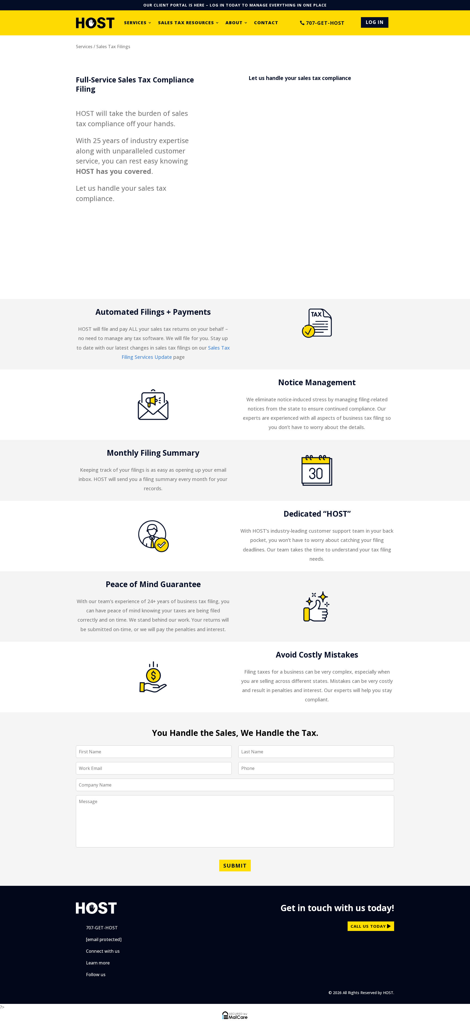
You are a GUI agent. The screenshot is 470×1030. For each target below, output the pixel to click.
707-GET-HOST (325, 23)
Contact (266, 23)
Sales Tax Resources (186, 23)
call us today (368, 926)
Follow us (96, 974)
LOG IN (375, 22)
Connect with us (103, 951)
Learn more (98, 963)
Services (135, 23)
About (234, 23)
